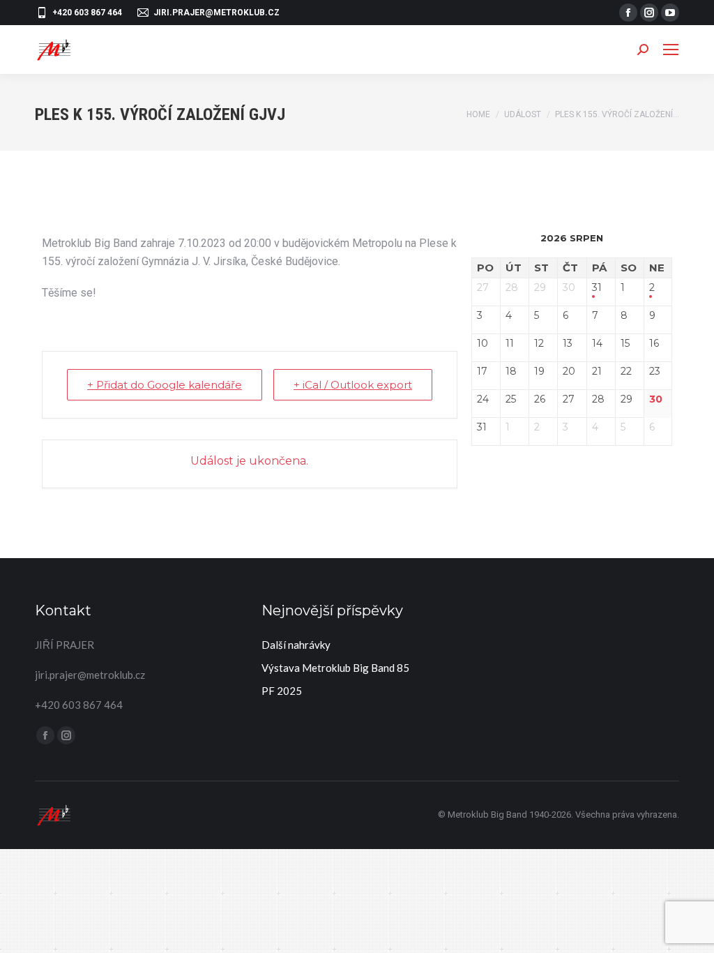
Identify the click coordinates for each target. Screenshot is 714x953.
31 (597, 288)
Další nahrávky (296, 644)
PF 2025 (281, 690)
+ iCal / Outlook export (353, 384)
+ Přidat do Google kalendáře (164, 384)
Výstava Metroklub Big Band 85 (335, 667)
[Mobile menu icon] (670, 49)
